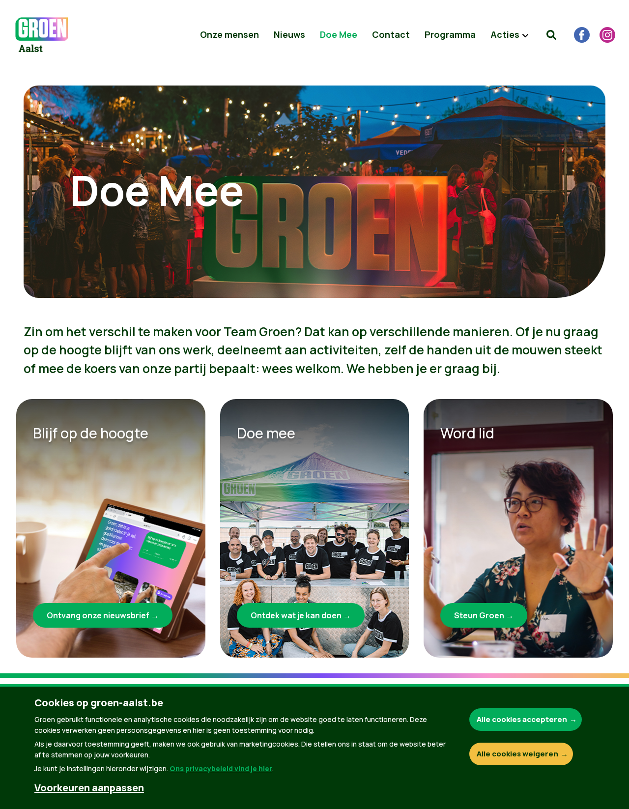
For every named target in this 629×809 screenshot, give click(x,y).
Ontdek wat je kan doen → (301, 615)
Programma (450, 34)
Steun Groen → (484, 615)
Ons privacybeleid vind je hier (221, 768)
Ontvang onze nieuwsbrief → (103, 615)
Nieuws (289, 34)
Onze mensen (229, 34)
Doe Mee (338, 34)
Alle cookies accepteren (522, 719)
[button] (551, 35)
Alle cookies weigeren (517, 754)
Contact (391, 34)
